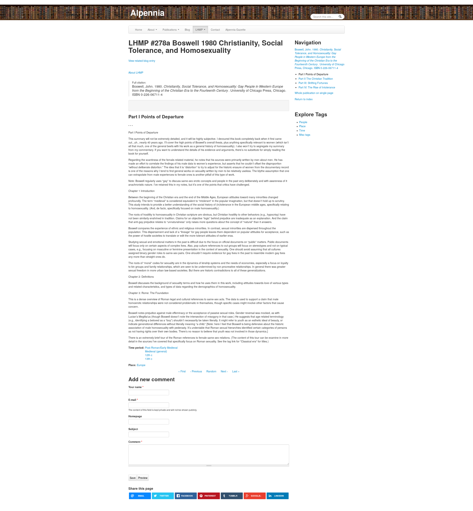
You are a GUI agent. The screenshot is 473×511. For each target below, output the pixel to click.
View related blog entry (141, 60)
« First (182, 371)
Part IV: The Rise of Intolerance (317, 87)
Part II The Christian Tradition (316, 78)
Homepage (135, 416)
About (151, 29)
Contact (215, 29)
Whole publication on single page (314, 93)
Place (302, 126)
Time (302, 130)
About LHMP (135, 72)
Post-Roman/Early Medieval (161, 347)
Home (138, 29)
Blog (187, 29)
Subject (133, 429)
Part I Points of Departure (313, 74)
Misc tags (304, 134)
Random (211, 371)
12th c (148, 355)
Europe (141, 365)
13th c (148, 359)
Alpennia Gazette (235, 29)
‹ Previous (196, 371)
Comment (135, 442)
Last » (235, 371)
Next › (224, 371)
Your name (135, 387)
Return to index (304, 99)
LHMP (199, 29)
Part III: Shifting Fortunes (313, 83)
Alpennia (147, 12)
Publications (170, 29)
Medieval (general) (156, 351)
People (303, 122)
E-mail (133, 400)
